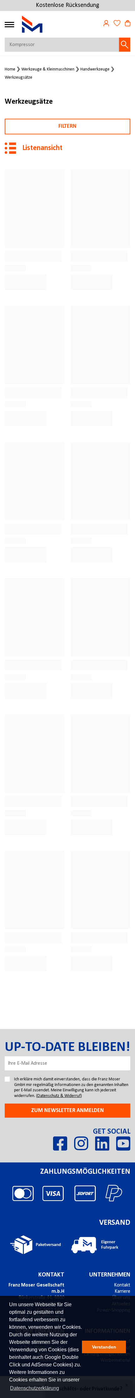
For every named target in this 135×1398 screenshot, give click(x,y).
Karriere (122, 1291)
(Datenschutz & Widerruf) (59, 1096)
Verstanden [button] (104, 1346)
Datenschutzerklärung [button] (34, 1388)
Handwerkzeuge (95, 69)
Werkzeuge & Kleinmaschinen (47, 69)
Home (10, 69)
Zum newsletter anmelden (67, 1111)
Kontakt (51, 1275)
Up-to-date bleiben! (67, 1047)
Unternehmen (109, 1275)
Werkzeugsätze (18, 77)
